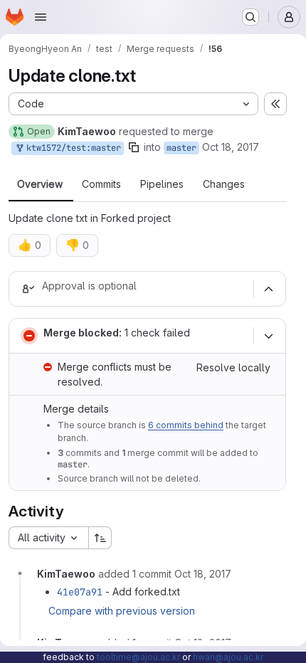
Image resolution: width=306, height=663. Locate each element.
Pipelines (162, 184)
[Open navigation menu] (40, 17)
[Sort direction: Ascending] (100, 537)
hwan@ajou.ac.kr (228, 657)
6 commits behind (185, 425)
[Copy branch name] (133, 147)
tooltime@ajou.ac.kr (138, 657)
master (181, 148)
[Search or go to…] (250, 17)
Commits (101, 184)
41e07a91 (79, 591)
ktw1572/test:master (71, 148)
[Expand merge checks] (268, 335)
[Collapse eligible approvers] (268, 288)
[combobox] (48, 537)
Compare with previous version (121, 611)
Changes (224, 184)
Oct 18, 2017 (230, 147)
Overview (40, 184)
